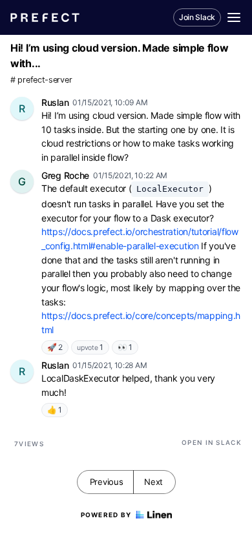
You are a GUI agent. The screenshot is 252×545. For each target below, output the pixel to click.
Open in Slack (212, 442)
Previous (106, 482)
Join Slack (197, 17)
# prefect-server (41, 80)
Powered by (106, 515)
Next (153, 482)
